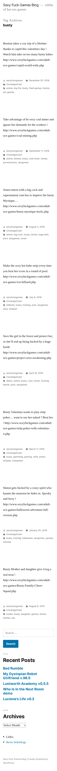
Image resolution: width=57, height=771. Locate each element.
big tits (17, 88)
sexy (5, 309)
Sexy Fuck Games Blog (20, 5)
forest (37, 381)
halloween (27, 538)
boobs (9, 614)
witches (7, 542)
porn (5, 238)
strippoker (17, 460)
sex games (8, 92)
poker (42, 456)
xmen (23, 238)
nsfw (35, 456)
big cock (18, 234)
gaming (28, 456)
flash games (35, 88)
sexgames (23, 162)
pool (34, 305)
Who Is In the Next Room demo (23, 691)
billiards (10, 305)
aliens (9, 381)
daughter (25, 614)
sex (13, 618)
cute (30, 381)
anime (9, 88)
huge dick (43, 234)
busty (25, 88)
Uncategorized (14, 84)
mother (6, 618)
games (34, 614)
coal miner (34, 158)
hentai (46, 88)
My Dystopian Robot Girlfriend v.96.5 (20, 676)
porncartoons (10, 162)
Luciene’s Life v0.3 (18, 699)
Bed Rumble (13, 668)
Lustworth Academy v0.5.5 (26, 684)
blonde (17, 158)
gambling (18, 456)
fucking (26, 305)
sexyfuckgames (14, 80)
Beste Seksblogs (16, 742)
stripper (13, 309)
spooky (49, 538)
